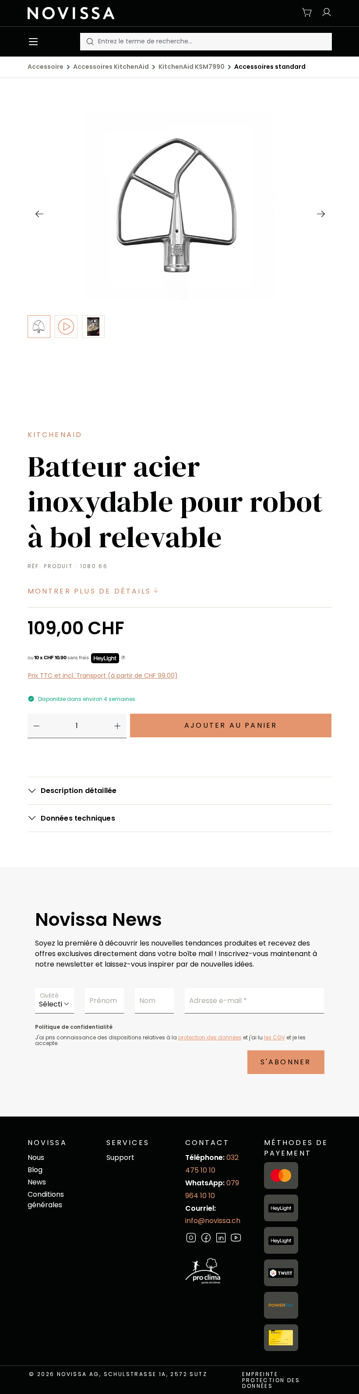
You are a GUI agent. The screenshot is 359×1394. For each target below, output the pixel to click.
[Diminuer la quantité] (37, 726)
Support (120, 1157)
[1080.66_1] (180, 205)
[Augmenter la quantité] (118, 726)
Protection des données (271, 1383)
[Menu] (35, 41)
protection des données (210, 1037)
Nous (36, 1157)
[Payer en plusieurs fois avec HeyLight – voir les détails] (123, 658)
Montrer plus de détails (91, 591)
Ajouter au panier (230, 725)
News (37, 1182)
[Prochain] (320, 213)
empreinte (260, 1374)
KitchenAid (55, 435)
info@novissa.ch (212, 1221)
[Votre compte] (324, 13)
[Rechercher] (89, 41)
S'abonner (285, 1062)
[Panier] (307, 13)
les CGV (274, 1037)
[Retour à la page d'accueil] (75, 13)
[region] (179, 267)
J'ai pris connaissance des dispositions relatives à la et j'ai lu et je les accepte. (170, 1040)
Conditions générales (46, 1199)
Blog (35, 1170)
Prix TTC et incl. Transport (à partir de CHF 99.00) (103, 675)
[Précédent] (39, 213)
